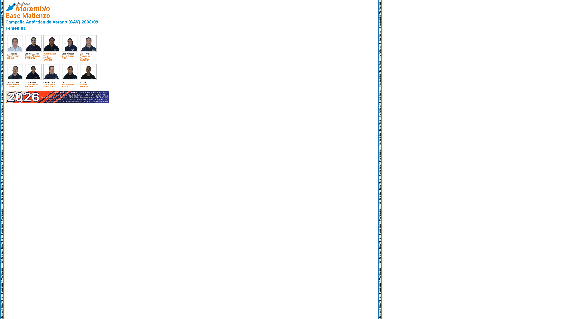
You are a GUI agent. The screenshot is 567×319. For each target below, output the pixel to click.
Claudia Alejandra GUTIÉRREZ (32, 57)
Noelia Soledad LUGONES (13, 85)
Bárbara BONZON (84, 85)
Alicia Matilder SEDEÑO (13, 57)
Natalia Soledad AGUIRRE (31, 85)
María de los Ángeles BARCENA (85, 58)
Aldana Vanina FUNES (68, 85)
